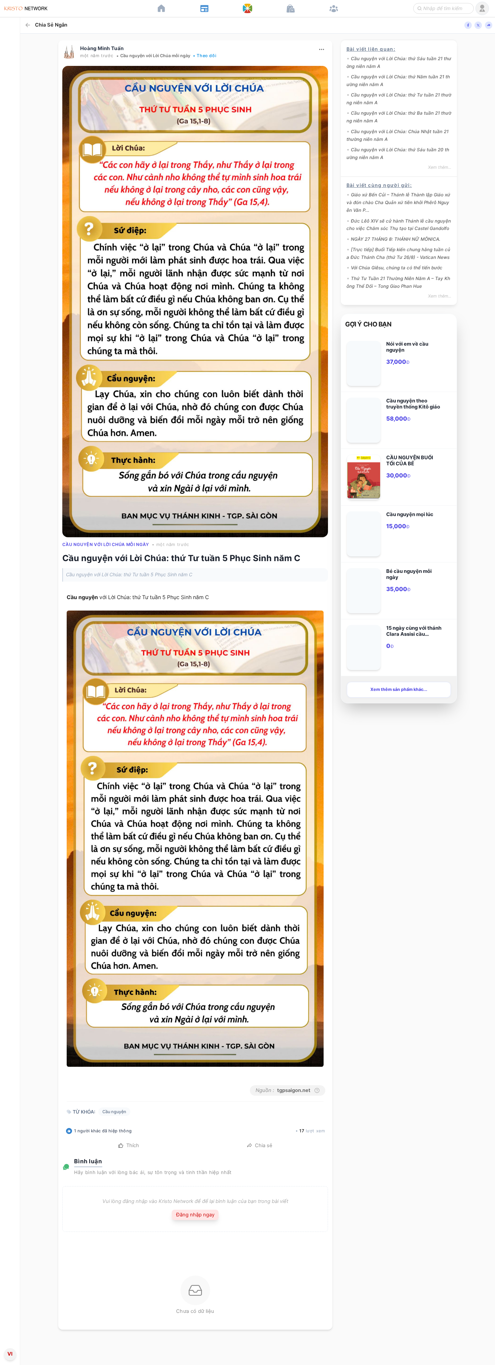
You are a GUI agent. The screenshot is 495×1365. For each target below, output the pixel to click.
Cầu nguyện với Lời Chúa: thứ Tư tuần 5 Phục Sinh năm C (181, 558)
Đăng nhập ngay (195, 1215)
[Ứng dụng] (247, 8)
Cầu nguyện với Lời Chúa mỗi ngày (155, 55)
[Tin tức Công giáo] (204, 8)
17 (301, 1130)
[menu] (10, 682)
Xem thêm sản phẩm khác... (398, 689)
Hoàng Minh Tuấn (102, 48)
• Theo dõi (204, 55)
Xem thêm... (439, 167)
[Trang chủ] (161, 8)
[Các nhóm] (333, 8)
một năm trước (96, 55)
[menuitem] (10, 681)
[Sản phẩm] (290, 8)
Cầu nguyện (82, 597)
